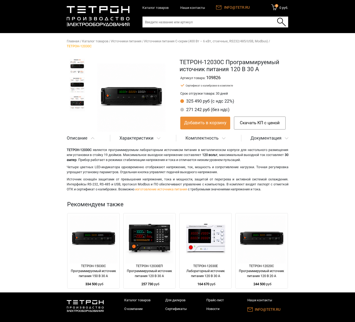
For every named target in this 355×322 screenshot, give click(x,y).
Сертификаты (176, 309)
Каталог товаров (155, 8)
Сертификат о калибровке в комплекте (209, 85)
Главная (73, 41)
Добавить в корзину (205, 122)
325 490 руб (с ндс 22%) (210, 101)
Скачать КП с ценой (260, 122)
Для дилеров (175, 300)
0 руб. (283, 8)
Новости (212, 309)
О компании (133, 309)
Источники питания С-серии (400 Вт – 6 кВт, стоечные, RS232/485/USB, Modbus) (206, 41)
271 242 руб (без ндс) (207, 109)
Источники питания (126, 41)
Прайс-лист (215, 300)
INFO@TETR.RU (237, 7)
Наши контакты (192, 8)
